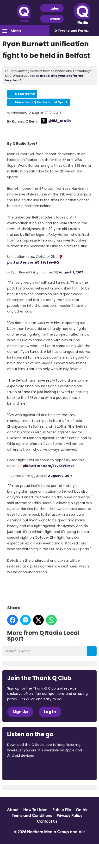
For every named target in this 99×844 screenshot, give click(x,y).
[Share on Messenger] (25, 620)
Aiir (82, 831)
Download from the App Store (26, 768)
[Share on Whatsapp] (51, 620)
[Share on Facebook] (12, 620)
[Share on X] (38, 620)
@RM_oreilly (59, 120)
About (13, 809)
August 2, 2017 (71, 272)
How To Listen (35, 809)
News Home (25, 93)
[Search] (92, 651)
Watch (55, 18)
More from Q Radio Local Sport (41, 102)
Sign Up (20, 711)
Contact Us (47, 821)
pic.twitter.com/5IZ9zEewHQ (33, 262)
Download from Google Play (66, 768)
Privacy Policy (69, 815)
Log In (50, 711)
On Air (81, 809)
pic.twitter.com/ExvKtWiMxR (48, 465)
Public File (61, 809)
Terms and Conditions (32, 815)
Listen (54, 8)
